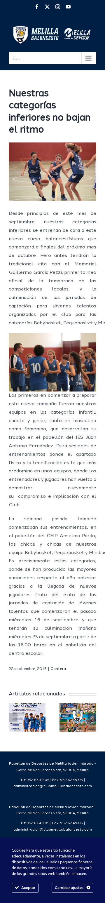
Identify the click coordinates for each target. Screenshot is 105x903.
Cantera (58, 669)
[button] (13, 717)
